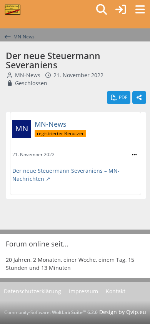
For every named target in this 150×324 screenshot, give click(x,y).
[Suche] (101, 9)
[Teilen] (139, 97)
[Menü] (140, 9)
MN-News (27, 75)
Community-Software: (51, 312)
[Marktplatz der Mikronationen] (12, 9)
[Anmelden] (120, 9)
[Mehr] (134, 155)
